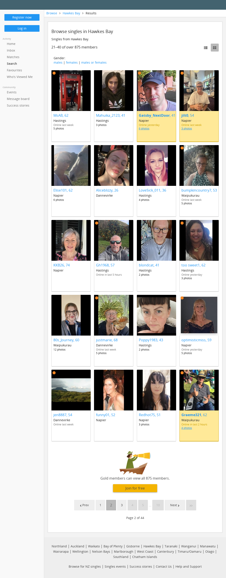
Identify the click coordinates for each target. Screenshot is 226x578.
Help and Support (188, 566)
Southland (120, 557)
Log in (22, 28)
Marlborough (123, 551)
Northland (59, 546)
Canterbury (165, 551)
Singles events (115, 566)
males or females (94, 62)
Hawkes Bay (71, 13)
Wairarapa (61, 551)
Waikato (94, 546)
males (58, 62)
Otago (209, 551)
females (72, 62)
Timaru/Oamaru (190, 551)
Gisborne (133, 546)
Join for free (135, 488)
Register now (22, 17)
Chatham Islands (144, 557)
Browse (51, 13)
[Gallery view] (215, 48)
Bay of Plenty (113, 546)
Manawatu (208, 546)
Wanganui (188, 546)
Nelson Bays (101, 551)
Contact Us (164, 566)
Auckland (77, 546)
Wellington (80, 551)
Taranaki (171, 546)
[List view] (206, 48)
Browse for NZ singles (85, 566)
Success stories (141, 566)
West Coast (145, 551)
